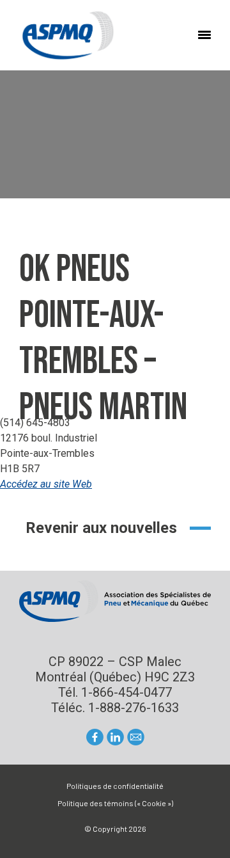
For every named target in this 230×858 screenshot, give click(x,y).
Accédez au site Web (46, 484)
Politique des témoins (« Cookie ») (115, 802)
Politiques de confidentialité (115, 785)
